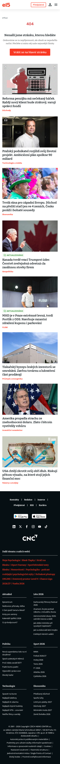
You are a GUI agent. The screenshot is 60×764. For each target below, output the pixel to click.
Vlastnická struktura (39, 749)
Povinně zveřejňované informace (36, 756)
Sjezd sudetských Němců (13, 658)
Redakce (28, 500)
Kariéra (42, 505)
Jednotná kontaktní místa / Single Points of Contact (29, 753)
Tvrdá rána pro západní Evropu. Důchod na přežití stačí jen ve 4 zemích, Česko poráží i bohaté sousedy (29, 206)
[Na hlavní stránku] (6, 4)
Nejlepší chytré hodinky (12, 706)
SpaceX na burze (9, 693)
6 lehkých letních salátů (43, 634)
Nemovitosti (17, 569)
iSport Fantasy (18, 565)
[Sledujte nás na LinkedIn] (14, 526)
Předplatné (19, 505)
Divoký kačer (7, 675)
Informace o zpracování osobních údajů (25, 746)
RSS (32, 505)
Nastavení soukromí (19, 749)
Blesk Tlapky (28, 560)
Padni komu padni (10, 666)
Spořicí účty (38, 698)
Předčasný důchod (41, 693)
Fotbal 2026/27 (39, 655)
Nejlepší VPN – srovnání (12, 710)
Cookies (47, 746)
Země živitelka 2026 (41, 714)
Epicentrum (7, 602)
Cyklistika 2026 (39, 676)
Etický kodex (14, 756)
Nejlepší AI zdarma (10, 702)
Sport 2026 (39, 644)
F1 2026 (36, 668)
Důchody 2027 (39, 706)
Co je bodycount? (9, 622)
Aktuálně (7, 594)
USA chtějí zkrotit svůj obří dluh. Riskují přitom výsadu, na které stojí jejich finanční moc (29, 474)
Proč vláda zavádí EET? (12, 662)
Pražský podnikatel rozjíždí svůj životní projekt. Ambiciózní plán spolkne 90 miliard (29, 154)
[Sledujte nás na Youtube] (39, 526)
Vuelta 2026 (18, 583)
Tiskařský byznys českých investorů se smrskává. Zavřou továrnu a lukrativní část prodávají (28, 370)
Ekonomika (39, 686)
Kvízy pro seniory (9, 614)
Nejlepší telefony (9, 698)
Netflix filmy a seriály (11, 714)
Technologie (8, 686)
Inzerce (41, 500)
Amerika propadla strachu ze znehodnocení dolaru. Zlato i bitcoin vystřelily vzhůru (27, 422)
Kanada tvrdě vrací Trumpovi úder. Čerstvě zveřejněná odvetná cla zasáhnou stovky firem (26, 263)
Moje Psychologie (11, 560)
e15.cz (5, 17)
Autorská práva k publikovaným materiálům (29, 739)
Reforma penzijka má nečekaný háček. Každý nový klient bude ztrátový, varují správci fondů (29, 102)
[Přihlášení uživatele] (50, 5)
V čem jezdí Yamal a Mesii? (13, 610)
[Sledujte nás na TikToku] (46, 526)
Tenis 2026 (38, 664)
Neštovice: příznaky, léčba (13, 606)
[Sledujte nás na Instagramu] (33, 526)
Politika (6, 644)
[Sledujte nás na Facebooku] (26, 526)
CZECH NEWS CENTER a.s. (41, 726)
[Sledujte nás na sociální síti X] (20, 526)
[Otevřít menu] (56, 5)
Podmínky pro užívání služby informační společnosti (29, 742)
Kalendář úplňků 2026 (11, 618)
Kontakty (14, 500)
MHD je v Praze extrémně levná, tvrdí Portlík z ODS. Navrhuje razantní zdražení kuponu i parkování (27, 319)
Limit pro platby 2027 (42, 702)
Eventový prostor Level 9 (25, 579)
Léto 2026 (38, 594)
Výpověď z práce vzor (11, 671)
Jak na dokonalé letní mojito (45, 630)
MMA (35, 651)
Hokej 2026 (38, 660)
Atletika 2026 (39, 672)
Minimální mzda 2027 (42, 710)
